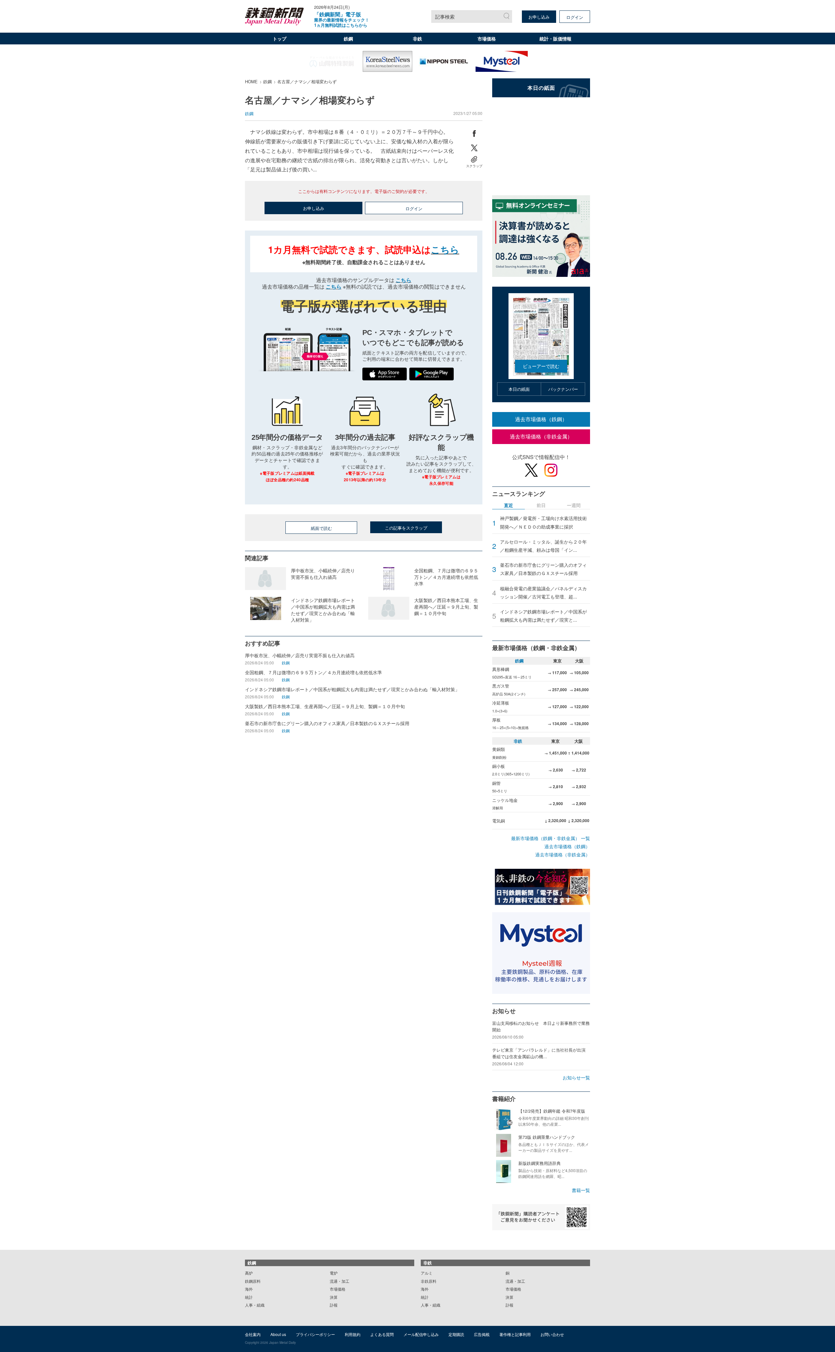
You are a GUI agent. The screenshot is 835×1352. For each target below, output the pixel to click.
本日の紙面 (519, 389)
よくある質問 (382, 1334)
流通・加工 (339, 1281)
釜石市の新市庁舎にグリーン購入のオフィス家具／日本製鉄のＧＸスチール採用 (543, 569)
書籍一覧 (581, 1190)
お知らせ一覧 (576, 1077)
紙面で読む (321, 528)
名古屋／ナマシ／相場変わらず (307, 81)
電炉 (334, 1273)
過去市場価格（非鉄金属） (541, 436)
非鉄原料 (428, 1281)
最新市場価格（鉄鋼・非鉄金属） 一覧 (550, 838)
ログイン (574, 17)
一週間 (574, 505)
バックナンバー (563, 389)
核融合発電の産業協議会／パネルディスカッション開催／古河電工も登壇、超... (543, 592)
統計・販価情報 (555, 38)
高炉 (249, 1273)
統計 (249, 1297)
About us (278, 1334)
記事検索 (445, 16)
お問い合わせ (552, 1334)
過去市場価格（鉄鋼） (541, 419)
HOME (251, 81)
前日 (541, 505)
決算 (334, 1297)
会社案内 (253, 1334)
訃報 (334, 1305)
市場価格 (487, 38)
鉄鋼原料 (253, 1281)
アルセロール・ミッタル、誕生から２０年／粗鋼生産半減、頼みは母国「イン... (543, 545)
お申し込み (539, 17)
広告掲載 (482, 1334)
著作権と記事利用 (515, 1334)
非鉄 (417, 38)
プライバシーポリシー (315, 1334)
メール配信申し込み (421, 1334)
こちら (445, 249)
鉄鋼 (348, 38)
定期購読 (456, 1334)
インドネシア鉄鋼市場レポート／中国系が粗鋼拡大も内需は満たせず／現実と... (543, 615)
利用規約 (352, 1334)
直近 (508, 505)
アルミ (427, 1273)
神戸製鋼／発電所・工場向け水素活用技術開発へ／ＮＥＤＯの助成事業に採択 (543, 522)
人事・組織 (255, 1305)
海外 (249, 1289)
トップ (279, 38)
